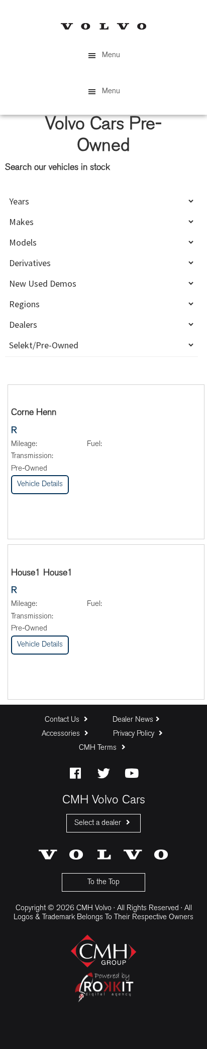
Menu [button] (111, 55)
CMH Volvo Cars (103, 26)
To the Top (103, 882)
